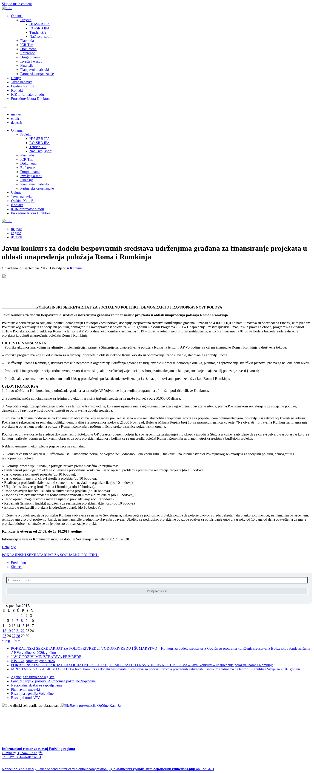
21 (18, 631)
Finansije (26, 65)
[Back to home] (7, 8)
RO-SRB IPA (39, 28)
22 (23, 631)
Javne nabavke (21, 82)
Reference (27, 53)
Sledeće (16, 567)
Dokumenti (28, 49)
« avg (6, 641)
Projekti (25, 20)
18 (4, 631)
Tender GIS (37, 32)
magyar (16, 114)
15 (23, 626)
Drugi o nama (30, 57)
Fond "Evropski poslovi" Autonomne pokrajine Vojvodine (53, 681)
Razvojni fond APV (25, 698)
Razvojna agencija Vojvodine (32, 693)
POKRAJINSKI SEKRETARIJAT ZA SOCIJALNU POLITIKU (50, 555)
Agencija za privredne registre (32, 677)
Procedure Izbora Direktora (31, 99)
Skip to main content (17, 4)
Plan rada (27, 41)
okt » (16, 641)
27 (13, 636)
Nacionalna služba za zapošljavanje (36, 685)
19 (9, 631)
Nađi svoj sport (40, 36)
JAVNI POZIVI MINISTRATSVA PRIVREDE (46, 657)
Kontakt (17, 90)
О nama (17, 16)
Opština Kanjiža (22, 86)
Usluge (16, 78)
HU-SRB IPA (39, 24)
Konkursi (76, 268)
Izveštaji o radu (31, 61)
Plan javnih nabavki (34, 70)
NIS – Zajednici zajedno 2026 (33, 661)
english (16, 118)
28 (18, 636)
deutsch (16, 122)
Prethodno (18, 563)
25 (4, 636)
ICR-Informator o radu (27, 94)
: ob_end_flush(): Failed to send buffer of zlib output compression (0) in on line (108, 769)
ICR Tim (26, 45)
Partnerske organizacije (37, 74)
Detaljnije (9, 547)
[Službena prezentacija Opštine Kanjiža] (91, 705)
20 (13, 631)
